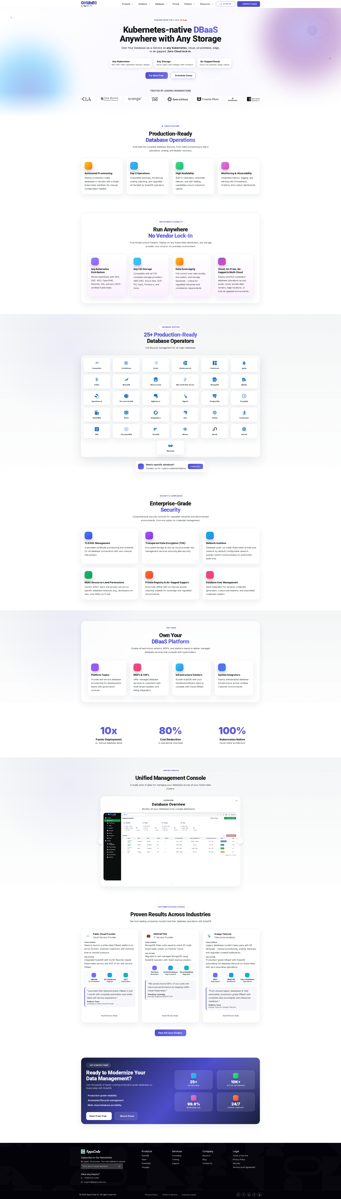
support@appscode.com (95, 1182)
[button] (167, 883)
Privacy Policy (151, 1195)
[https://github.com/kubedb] (238, 1195)
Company (207, 1151)
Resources (205, 4)
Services (177, 1151)
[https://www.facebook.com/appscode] (254, 1195)
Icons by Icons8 (189, 1195)
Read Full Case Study (109, 1016)
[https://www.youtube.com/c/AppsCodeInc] (260, 1195)
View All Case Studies (170, 1033)
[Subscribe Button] (119, 1166)
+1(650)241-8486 (91, 1178)
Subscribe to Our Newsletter (96, 1157)
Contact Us (195, 466)
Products (126, 4)
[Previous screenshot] (100, 841)
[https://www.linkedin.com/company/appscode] (249, 1195)
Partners (188, 4)
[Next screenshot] (240, 841)
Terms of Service (169, 1195)
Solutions (143, 4)
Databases (160, 4)
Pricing (176, 4)
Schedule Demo (183, 75)
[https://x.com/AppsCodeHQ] (244, 1195)
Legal (236, 1151)
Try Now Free (156, 75)
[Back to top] (335, 1191)
